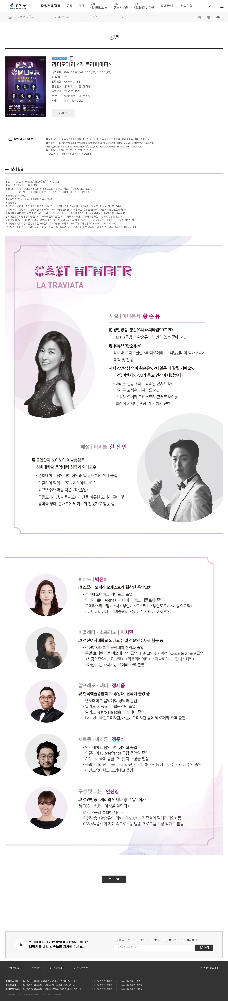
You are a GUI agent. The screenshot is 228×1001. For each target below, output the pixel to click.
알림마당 (186, 6)
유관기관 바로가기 (209, 968)
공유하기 (199, 17)
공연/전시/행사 (50, 6)
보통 (156, 940)
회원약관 (35, 968)
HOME (10, 17)
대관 (81, 6)
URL (218, 17)
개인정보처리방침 (13, 968)
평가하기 (204, 947)
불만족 (173, 940)
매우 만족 (124, 940)
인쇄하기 (208, 17)
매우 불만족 (193, 940)
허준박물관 (121, 6)
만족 (142, 940)
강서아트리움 (98, 6)
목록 (116, 879)
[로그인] (209, 6)
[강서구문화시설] (17, 6)
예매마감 (63, 112)
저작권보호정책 (80, 968)
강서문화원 (167, 6)
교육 (69, 6)
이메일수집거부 (56, 968)
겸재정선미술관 (144, 6)
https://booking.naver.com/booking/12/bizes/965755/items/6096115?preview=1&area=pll (106, 143)
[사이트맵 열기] (222, 6)
